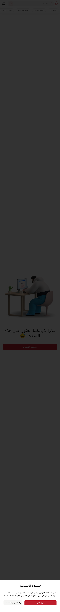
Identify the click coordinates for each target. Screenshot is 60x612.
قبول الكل (40, 602)
